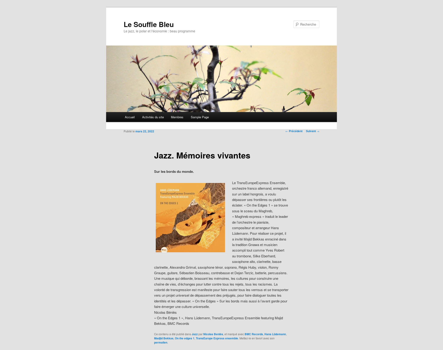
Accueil (130, 117)
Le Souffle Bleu (149, 24)
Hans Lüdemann (275, 334)
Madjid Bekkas (164, 338)
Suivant (312, 131)
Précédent (293, 131)
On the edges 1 (185, 338)
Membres (177, 117)
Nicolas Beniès (213, 334)
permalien (160, 342)
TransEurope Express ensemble (217, 338)
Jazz (195, 334)
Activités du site (153, 117)
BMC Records (254, 334)
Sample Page (200, 117)
